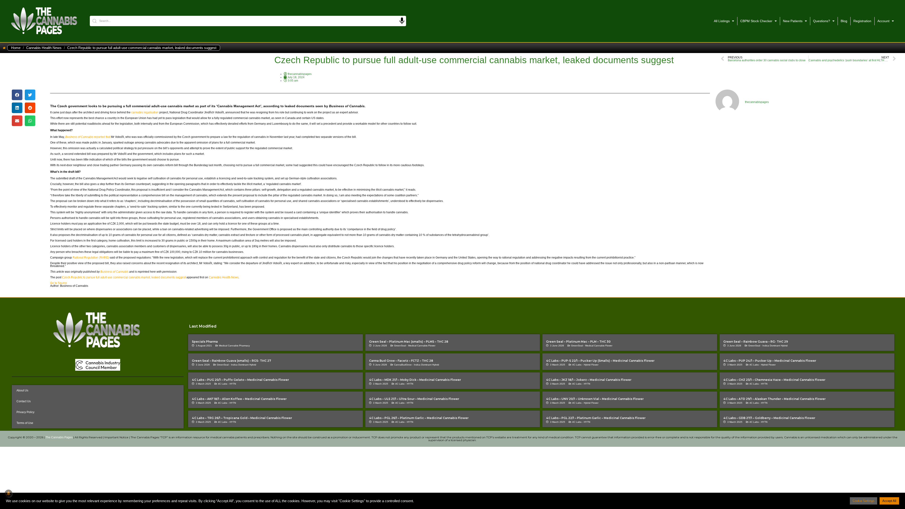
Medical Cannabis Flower (421, 345)
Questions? (821, 21)
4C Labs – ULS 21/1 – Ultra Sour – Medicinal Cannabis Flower (414, 399)
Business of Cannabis (114, 271)
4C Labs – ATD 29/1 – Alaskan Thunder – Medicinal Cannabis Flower (774, 399)
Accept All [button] (889, 501)
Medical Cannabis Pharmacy (234, 345)
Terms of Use (24, 423)
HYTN (233, 383)
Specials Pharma (205, 341)
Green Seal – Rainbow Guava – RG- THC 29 (755, 341)
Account (883, 21)
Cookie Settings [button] (863, 501)
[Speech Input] (402, 21)
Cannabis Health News (44, 47)
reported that (87, 137)
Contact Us (23, 401)
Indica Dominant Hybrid (775, 345)
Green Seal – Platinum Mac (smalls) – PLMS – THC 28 (408, 341)
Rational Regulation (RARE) (91, 257)
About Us (22, 390)
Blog (844, 21)
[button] (17, 95)
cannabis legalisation (145, 112)
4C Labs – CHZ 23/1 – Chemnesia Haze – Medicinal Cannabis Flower (774, 380)
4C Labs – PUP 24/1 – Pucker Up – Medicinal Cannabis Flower (769, 360)
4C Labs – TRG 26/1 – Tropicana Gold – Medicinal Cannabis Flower (242, 418)
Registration (862, 21)
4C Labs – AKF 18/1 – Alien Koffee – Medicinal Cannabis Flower (239, 399)
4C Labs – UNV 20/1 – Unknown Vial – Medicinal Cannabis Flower (595, 399)
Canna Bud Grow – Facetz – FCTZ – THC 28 (401, 360)
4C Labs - (577, 364)
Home (16, 47)
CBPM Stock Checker (756, 21)
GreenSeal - (400, 345)
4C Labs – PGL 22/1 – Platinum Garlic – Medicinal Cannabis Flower (596, 418)
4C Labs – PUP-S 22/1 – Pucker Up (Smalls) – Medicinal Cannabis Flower (600, 360)
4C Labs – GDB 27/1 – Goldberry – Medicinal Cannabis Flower (769, 418)
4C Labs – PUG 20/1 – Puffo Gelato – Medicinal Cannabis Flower (240, 380)
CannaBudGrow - (403, 364)
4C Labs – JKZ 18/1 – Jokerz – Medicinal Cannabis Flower (588, 380)
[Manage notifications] (8, 493)
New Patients (792, 21)
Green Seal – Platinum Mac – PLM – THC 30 (578, 341)
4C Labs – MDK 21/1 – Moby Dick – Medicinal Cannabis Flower (415, 380)
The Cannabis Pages (59, 437)
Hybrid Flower (591, 364)
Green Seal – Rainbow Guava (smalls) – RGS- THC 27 (231, 360)
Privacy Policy (25, 412)
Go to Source (58, 283)
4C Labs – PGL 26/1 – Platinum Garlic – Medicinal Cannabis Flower (419, 418)
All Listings (722, 21)
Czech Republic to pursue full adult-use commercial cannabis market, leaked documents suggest (124, 277)
